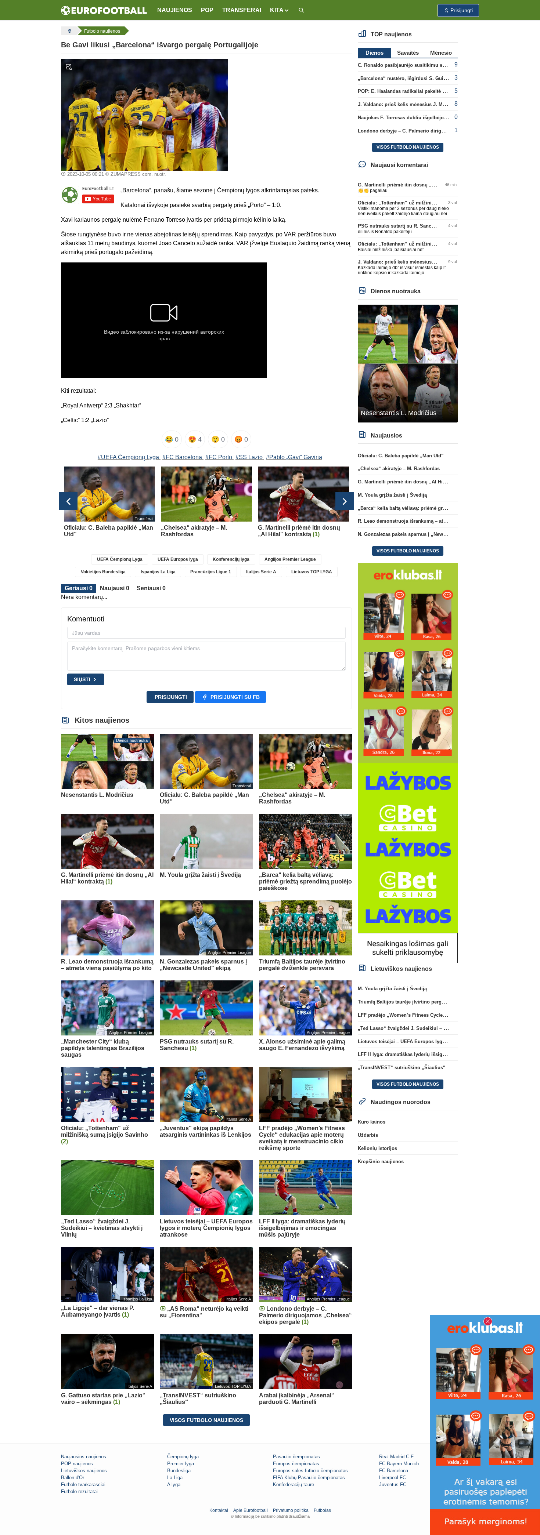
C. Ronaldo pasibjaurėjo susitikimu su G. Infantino (416, 65)
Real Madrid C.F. (397, 1456)
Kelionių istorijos (377, 1148)
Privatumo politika (291, 1510)
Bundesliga (179, 1470)
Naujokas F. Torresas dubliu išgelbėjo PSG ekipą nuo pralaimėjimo (434, 117)
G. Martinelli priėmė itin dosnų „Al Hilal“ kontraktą (415, 185)
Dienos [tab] (375, 53)
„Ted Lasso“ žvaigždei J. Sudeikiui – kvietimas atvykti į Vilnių (428, 1028)
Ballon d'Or (72, 1477)
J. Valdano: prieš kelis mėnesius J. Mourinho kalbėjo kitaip (425, 104)
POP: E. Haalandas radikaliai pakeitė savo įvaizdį (413, 91)
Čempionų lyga (183, 1456)
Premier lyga (180, 1463)
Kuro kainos (371, 1122)
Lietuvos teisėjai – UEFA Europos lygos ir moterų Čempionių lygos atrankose (446, 1041)
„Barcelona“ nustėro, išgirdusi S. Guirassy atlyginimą (419, 78)
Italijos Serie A (261, 571)
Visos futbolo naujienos (206, 1420)
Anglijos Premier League (290, 559)
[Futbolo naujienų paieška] (301, 10)
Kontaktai (218, 1510)
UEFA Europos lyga (178, 559)
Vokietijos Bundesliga (103, 571)
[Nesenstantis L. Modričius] (408, 363)
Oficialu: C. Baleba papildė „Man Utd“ (401, 455)
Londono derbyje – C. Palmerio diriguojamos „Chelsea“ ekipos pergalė (439, 131)
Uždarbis (368, 1135)
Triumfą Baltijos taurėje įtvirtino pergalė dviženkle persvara (425, 1002)
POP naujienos (77, 1463)
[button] (280, 10)
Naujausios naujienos (83, 1456)
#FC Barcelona (182, 457)
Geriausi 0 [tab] (79, 588)
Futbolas (322, 1510)
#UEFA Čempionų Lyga (128, 457)
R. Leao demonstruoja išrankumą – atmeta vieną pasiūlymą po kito (434, 521)
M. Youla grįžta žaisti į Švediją (392, 495)
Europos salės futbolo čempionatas (310, 1470)
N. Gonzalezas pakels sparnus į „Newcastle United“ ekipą (423, 534)
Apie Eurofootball (250, 1510)
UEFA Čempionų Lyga (120, 559)
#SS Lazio (249, 457)
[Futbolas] (68, 30)
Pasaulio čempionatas (296, 1456)
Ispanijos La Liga (158, 571)
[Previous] (68, 501)
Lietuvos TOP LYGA (311, 571)
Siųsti (82, 679)
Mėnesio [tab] (441, 53)
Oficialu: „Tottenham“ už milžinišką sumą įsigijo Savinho (423, 203)
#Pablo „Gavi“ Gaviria (294, 457)
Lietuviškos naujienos (84, 1470)
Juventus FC (392, 1484)
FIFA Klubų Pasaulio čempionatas (309, 1477)
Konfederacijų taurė (293, 1484)
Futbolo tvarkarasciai (83, 1484)
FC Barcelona (393, 1470)
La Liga (175, 1477)
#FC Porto (218, 457)
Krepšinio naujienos (381, 1161)
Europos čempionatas (296, 1463)
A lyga (173, 1484)
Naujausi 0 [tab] (114, 588)
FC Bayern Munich (399, 1463)
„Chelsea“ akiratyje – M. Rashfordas (399, 468)
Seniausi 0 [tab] (151, 588)
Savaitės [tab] (408, 53)
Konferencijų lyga (231, 559)
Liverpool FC (392, 1477)
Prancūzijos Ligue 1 (210, 571)
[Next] (344, 501)
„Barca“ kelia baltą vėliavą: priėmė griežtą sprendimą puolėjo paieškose (440, 508)
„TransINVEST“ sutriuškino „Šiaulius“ (402, 1067)
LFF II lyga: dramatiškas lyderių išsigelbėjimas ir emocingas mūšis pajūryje (444, 1054)
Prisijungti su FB (235, 697)
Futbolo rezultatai (79, 1491)
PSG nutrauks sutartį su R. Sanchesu (400, 226)
